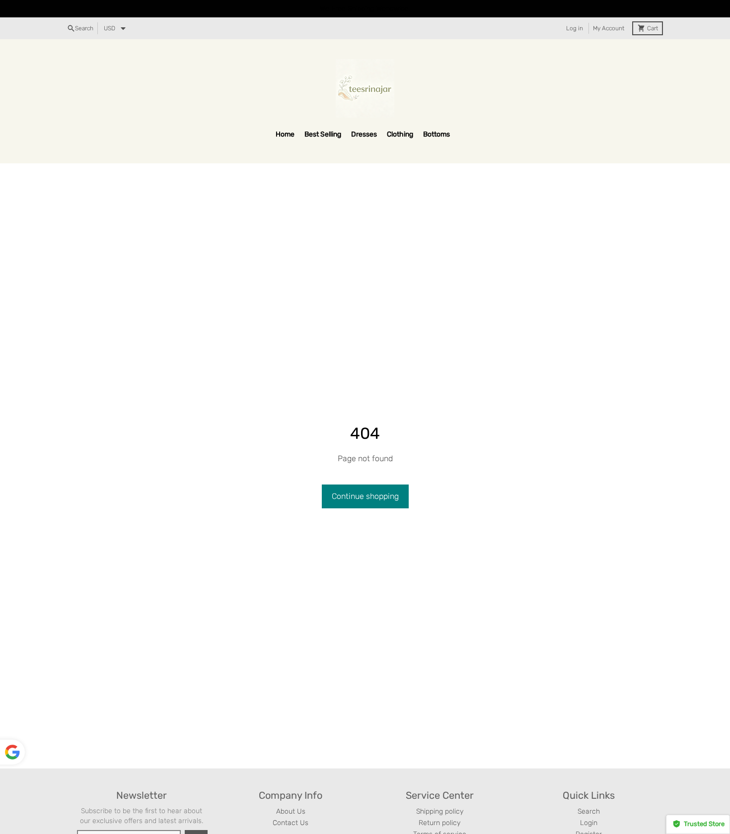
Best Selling (322, 134)
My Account (608, 28)
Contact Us (290, 823)
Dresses (364, 134)
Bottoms (436, 134)
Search (589, 811)
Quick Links (589, 795)
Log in (574, 28)
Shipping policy (439, 811)
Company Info (290, 795)
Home (285, 134)
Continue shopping (365, 496)
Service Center (440, 795)
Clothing (400, 134)
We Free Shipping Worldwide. (365, 8)
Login (588, 823)
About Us (290, 811)
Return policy (439, 823)
